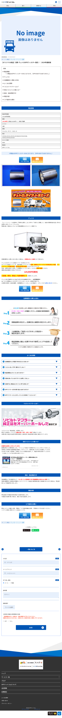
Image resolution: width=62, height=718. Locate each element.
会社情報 (4, 688)
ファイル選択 (9, 607)
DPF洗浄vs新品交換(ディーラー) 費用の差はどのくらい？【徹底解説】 (24, 458)
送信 (31, 627)
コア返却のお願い (9, 100)
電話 (12, 583)
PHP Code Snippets (25, 709)
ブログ (4, 681)
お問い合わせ (5, 700)
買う (23, 6)
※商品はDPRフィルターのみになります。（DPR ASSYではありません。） (28, 74)
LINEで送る (36, 530)
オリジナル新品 (5, 59)
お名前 (5, 558)
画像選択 (5, 603)
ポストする (27, 530)
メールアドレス (7, 569)
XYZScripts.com (37, 709)
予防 (54, 6)
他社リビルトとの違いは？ (12, 90)
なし (11, 621)
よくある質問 (8, 83)
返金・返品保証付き (10, 93)
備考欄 (5, 590)
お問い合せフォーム (37, 161)
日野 (23, 59)
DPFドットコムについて (9, 684)
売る (8, 6)
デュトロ (13, 59)
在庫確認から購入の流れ (11, 80)
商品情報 (6, 72)
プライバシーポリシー (7, 703)
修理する (38, 6)
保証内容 (6, 96)
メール (6, 583)
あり (5, 621)
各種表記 (4, 692)
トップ (4, 673)
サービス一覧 (6, 677)
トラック (18, 59)
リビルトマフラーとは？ (11, 87)
